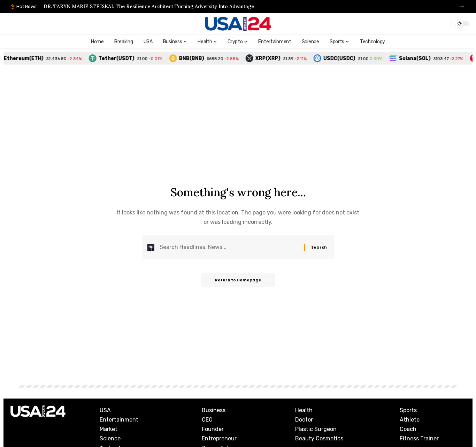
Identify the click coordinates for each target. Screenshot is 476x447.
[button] (462, 6)
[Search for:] (229, 247)
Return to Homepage (238, 280)
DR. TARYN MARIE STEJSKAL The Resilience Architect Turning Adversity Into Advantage (149, 6)
